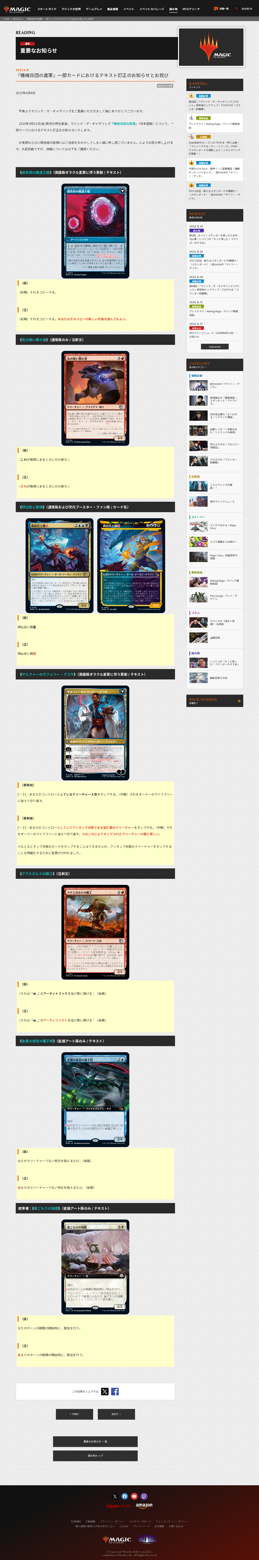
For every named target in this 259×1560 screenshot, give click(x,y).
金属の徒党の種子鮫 (37, 1040)
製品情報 (112, 9)
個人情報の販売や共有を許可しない (95, 1526)
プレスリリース (141, 1526)
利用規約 (76, 1521)
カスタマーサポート (140, 1521)
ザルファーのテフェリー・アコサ (48, 674)
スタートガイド (47, 9)
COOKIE (123, 1526)
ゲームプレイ (94, 9)
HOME (6, 18)
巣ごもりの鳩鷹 (46, 1208)
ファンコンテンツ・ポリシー (172, 1521)
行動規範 (90, 1521)
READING (17, 18)
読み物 (173, 9)
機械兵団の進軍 (165, 85)
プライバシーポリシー (112, 1521)
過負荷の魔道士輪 (35, 172)
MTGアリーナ (191, 9)
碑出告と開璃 (32, 506)
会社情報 (159, 1526)
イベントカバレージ (152, 9)
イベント (128, 9)
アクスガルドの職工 (37, 873)
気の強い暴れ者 (34, 339)
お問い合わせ (176, 1526)
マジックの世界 (71, 9)
